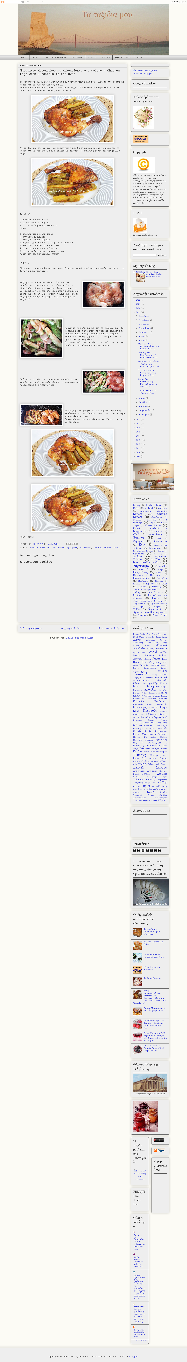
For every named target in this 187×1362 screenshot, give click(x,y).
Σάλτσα (142, 587)
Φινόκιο (156, 789)
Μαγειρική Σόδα (152, 726)
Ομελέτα (163, 566)
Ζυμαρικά (138, 541)
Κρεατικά (138, 553)
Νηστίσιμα (141, 566)
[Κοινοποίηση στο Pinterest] (77, 544)
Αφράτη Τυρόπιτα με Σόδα (153, 943)
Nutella (135, 637)
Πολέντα (164, 755)
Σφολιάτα (137, 777)
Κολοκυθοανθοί (149, 699)
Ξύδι (165, 745)
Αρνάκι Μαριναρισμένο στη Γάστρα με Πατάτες (155, 1009)
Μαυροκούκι (161, 731)
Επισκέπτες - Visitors (99, 57)
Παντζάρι (155, 749)
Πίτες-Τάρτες (140, 572)
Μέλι (135, 725)
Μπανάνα (137, 740)
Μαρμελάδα (162, 728)
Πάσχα (160, 569)
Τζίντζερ (138, 779)
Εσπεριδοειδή (155, 534)
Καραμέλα (152, 693)
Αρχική (24, 57)
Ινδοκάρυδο (161, 680)
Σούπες (136, 592)
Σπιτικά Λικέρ (155, 592)
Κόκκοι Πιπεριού (140, 714)
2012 (138, 444)
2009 (138, 456)
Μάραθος (162, 722)
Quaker (142, 637)
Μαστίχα (148, 731)
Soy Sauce (156, 637)
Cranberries (162, 634)
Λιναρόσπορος (138, 723)
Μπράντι (137, 743)
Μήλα (142, 725)
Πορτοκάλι (139, 758)
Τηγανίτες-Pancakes (158, 604)
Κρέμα (163, 707)
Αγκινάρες (138, 642)
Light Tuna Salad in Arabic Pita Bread (154, 275)
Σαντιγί (164, 764)
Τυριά (145, 786)
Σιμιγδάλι (138, 767)
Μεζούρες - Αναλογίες (56, 57)
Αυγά (153, 652)
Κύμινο (163, 714)
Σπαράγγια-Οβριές (141, 774)
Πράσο (152, 758)
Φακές (164, 786)
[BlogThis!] (69, 544)
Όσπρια (162, 508)
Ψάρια (142, 615)
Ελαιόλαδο (141, 674)
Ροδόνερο (163, 761)
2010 (138, 452)
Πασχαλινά (162, 578)
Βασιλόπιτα (156, 517)
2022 (138, 300)
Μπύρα (155, 742)
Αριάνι (144, 652)
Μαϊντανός (85, 548)
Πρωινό (150, 583)
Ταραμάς (154, 777)
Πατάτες (137, 751)
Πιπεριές (139, 755)
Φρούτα (163, 792)
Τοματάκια (162, 780)
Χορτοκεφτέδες (155, 609)
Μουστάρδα (150, 737)
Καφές (164, 695)
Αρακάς (136, 652)
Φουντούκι (137, 792)
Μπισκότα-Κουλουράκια (147, 562)
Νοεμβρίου (144, 319)
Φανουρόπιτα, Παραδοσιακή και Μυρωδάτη (152, 931)
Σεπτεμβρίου (145, 328)
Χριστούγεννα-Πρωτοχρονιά (149, 612)
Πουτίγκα (159, 581)
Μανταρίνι (150, 728)
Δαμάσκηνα (138, 670)
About (139, 57)
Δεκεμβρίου (144, 315)
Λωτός (147, 723)
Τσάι (153, 783)
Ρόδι (140, 764)
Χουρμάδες (137, 801)
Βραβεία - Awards (123, 57)
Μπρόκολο (146, 743)
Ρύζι (164, 583)
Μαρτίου (143, 406)
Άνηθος (137, 639)
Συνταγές (36, 57)
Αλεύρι (148, 642)
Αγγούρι (163, 640)
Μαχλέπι (137, 734)
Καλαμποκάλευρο (157, 686)
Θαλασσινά (160, 541)
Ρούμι (135, 764)
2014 (138, 435)
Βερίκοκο (163, 655)
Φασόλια (148, 789)
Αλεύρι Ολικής (141, 645)
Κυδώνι (163, 711)
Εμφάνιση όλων (141, 1341)
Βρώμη (147, 659)
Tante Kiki (139, 1306)
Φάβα (158, 786)
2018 (138, 419)
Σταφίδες (162, 774)
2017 (138, 423)
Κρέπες (161, 551)
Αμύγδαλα (139, 648)
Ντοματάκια (153, 745)
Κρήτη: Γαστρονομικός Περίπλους (139, 1278)
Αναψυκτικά (145, 511)
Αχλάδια (163, 652)
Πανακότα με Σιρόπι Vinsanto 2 (138, 1264)
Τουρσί (141, 606)
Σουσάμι (152, 771)
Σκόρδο (108, 548)
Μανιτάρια (138, 728)
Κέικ (142, 544)
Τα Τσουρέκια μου (152, 978)
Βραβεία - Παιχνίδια (144, 519)
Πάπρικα (144, 748)
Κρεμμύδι (72, 548)
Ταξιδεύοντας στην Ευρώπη (147, 600)
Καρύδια (138, 695)
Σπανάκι (163, 771)
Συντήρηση (137, 595)
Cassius (143, 634)
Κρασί (136, 711)
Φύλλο (151, 795)
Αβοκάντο (150, 640)
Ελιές (154, 674)
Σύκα (145, 777)
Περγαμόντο (154, 752)
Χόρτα (154, 800)
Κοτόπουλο (58, 548)
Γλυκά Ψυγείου (153, 525)
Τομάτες (118, 548)
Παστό (164, 749)
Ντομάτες (138, 745)
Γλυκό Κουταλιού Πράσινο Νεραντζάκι (154, 955)
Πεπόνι (146, 752)
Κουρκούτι (153, 707)
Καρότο (163, 692)
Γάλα (156, 658)
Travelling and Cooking (147, 271)
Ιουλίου (142, 336)
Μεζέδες (155, 559)
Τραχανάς (138, 782)
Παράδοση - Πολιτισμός (147, 575)
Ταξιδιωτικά (77, 57)
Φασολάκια (138, 789)
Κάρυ (156, 683)
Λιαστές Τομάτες (157, 720)
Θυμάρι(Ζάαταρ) (141, 680)
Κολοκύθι (45, 548)
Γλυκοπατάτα (150, 668)
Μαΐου (142, 398)
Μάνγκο (154, 723)
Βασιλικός (150, 655)
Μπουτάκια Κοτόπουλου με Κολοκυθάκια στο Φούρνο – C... (147, 383)
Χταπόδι (146, 801)
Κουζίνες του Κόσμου (143, 551)
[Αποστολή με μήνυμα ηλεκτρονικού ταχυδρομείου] (67, 544)
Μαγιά (164, 725)
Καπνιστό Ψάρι (140, 693)
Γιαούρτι (154, 665)
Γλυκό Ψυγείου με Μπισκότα (152, 968)
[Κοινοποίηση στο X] (72, 544)
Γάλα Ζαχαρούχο (152, 662)
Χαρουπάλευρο (139, 798)
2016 (138, 427)
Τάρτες (156, 598)
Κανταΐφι (163, 690)
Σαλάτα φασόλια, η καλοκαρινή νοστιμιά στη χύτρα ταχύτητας (139, 1315)
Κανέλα (150, 689)
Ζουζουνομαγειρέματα (139, 1330)
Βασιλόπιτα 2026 (139, 1335)
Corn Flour (151, 634)
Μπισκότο (161, 739)
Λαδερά (137, 556)
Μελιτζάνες (160, 734)
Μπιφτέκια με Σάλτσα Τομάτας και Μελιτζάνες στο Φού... (149, 364)
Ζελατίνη (149, 678)
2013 (138, 440)
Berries (136, 634)
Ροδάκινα (154, 761)
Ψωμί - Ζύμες (159, 615)
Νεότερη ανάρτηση (31, 628)
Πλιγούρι (153, 755)
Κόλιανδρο (153, 714)
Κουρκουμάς (140, 707)
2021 (138, 304)
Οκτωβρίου (144, 324)
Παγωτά (159, 572)
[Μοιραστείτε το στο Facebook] (74, 544)
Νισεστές (163, 743)
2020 (138, 308)
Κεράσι (136, 698)
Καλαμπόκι (137, 690)
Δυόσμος (162, 670)
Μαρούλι (137, 731)
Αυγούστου (144, 332)
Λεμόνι (157, 717)
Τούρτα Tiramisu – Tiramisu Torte (147, 391)
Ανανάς (150, 648)
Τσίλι (158, 782)
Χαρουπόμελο (161, 798)
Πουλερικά (143, 580)
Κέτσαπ (163, 683)
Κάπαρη (137, 683)
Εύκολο (34, 548)
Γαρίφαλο (143, 665)
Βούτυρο (138, 659)
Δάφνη (164, 667)
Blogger (133, 1357)
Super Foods (147, 508)
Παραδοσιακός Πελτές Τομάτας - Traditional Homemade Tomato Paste (154, 1024)
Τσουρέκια (157, 606)
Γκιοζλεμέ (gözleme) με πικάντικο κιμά (139, 1245)
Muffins (136, 508)
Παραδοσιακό (141, 578)
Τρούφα (147, 782)
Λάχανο (149, 717)
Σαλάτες (156, 586)
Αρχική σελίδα (70, 628)
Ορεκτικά (143, 569)
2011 (138, 448)
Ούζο (135, 749)
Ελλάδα (136, 534)
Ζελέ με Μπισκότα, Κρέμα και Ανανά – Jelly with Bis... (148, 373)
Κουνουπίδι (162, 704)
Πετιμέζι (163, 751)
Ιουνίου (142, 340)
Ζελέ (159, 538)
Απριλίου (143, 402)
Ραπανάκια (137, 761)
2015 (138, 431)
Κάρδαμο (147, 683)
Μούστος (163, 737)
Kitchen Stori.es (137, 1258)
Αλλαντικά (161, 645)
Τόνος (153, 786)
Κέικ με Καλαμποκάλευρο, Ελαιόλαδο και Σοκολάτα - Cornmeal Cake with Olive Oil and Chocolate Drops (149, 996)
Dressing (136, 505)
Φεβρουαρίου (145, 410)
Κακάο (137, 686)
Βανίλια (136, 655)
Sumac (164, 637)
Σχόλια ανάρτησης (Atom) (80, 638)
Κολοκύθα (162, 698)
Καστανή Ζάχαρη (152, 695)
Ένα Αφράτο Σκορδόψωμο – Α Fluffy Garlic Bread (147, 355)
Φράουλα (151, 792)
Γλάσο (153, 522)
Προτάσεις (137, 584)
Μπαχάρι (149, 740)
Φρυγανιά (137, 795)
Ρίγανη (97, 548)
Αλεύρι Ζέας (160, 642)
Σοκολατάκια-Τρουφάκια (145, 589)
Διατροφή (158, 531)
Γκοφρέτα (163, 665)
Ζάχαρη (163, 674)
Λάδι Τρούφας (139, 717)
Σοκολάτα (139, 771)
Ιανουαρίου (144, 414)
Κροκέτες (158, 554)
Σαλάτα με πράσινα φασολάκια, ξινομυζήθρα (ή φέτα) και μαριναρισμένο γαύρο (139, 1291)
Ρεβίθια (145, 761)
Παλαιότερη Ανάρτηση (111, 628)
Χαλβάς (137, 609)
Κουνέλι (150, 704)
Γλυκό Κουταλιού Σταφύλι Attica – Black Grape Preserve (154, 1048)
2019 (138, 312)
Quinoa (149, 637)
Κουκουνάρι (138, 704)
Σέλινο (151, 764)
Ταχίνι (164, 776)
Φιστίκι (164, 789)
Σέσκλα (157, 764)
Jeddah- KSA (153, 505)
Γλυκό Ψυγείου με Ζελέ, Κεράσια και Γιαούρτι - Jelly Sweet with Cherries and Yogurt (155, 1037)
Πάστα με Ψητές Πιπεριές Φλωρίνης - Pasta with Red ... (148, 346)
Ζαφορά (137, 677)
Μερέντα (136, 737)
